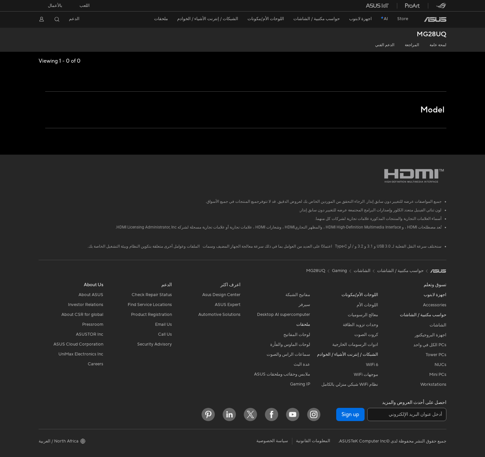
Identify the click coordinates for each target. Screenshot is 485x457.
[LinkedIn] (229, 414)
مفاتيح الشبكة (297, 294)
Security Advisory (154, 344)
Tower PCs (436, 354)
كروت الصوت (366, 334)
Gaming (339, 270)
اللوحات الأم (367, 305)
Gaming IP (300, 384)
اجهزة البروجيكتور (430, 335)
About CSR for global (82, 314)
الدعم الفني (384, 45)
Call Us (165, 334)
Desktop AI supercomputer (283, 314)
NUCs (440, 364)
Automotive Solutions (219, 314)
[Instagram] (313, 414)
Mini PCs (437, 374)
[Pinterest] (208, 414)
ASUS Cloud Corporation (78, 344)
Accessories (434, 305)
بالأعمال (55, 5)
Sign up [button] (350, 414)
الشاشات (438, 325)
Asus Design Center (221, 294)
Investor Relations (85, 304)
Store (402, 18)
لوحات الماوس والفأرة (290, 344)
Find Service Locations (150, 304)
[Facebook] (271, 414)
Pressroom (92, 324)
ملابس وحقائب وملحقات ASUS (282, 374)
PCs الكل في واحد (429, 345)
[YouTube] (292, 414)
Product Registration (151, 314)
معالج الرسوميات (363, 315)
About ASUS (91, 294)
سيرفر (304, 304)
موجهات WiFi (366, 374)
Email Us (163, 324)
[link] (435, 19)
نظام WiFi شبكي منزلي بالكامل (349, 384)
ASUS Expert (228, 304)
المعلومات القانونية (313, 440)
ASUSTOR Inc (89, 334)
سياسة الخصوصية (272, 440)
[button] (85, 5)
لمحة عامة (438, 45)
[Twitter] (250, 414)
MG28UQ (431, 34)
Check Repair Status (152, 294)
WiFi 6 (372, 364)
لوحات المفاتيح (296, 334)
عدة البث (302, 364)
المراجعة (412, 45)
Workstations (433, 384)
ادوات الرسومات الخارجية (355, 344)
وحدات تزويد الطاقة (360, 324)
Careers (95, 364)
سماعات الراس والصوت (288, 354)
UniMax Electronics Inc (80, 354)
